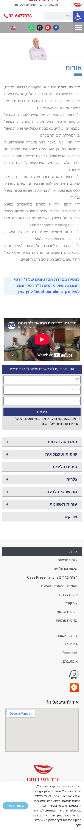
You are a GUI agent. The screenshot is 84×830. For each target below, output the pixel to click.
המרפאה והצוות (41, 441)
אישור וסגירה (15, 805)
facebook (70, 653)
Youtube (71, 644)
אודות (73, 552)
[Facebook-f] (56, 28)
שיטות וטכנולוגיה (41, 454)
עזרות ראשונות (41, 504)
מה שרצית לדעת (41, 491)
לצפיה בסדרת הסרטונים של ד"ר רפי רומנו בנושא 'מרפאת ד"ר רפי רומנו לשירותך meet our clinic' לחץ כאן (47, 285)
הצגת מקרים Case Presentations (52, 577)
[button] (78, 16)
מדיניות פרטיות (67, 620)
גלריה (41, 479)
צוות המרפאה (68, 560)
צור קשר (69, 517)
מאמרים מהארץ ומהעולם (59, 586)
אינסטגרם (70, 661)
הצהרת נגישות (67, 612)
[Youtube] (48, 28)
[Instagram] (40, 28)
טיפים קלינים (65, 466)
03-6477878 (20, 16)
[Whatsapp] (31, 28)
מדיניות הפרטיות (67, 424)
